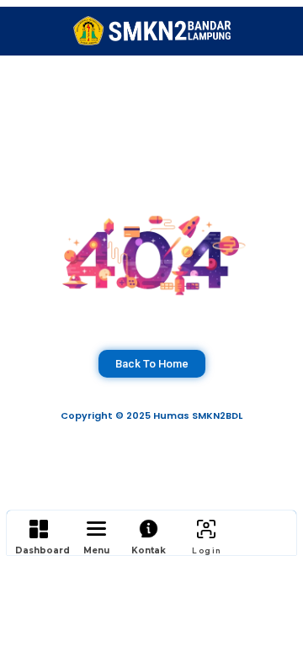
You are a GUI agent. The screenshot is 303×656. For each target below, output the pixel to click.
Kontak (148, 550)
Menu (96, 550)
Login (206, 550)
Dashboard (42, 550)
